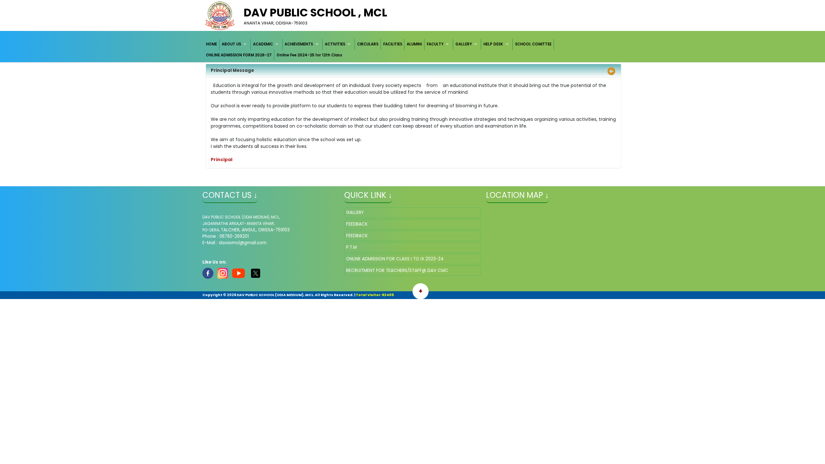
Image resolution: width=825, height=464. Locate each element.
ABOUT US (231, 44)
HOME (211, 44)
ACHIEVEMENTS (299, 44)
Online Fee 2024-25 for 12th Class (309, 55)
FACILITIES (392, 44)
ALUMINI (414, 44)
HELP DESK (493, 44)
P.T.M (351, 247)
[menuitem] (212, 44)
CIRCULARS (367, 44)
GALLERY (463, 44)
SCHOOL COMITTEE (533, 44)
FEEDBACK (357, 224)
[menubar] (412, 50)
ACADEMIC (263, 44)
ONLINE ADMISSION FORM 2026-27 (239, 55)
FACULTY (435, 44)
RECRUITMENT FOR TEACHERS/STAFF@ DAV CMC (397, 270)
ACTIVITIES (335, 44)
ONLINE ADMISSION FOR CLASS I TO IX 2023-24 (394, 259)
